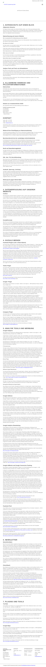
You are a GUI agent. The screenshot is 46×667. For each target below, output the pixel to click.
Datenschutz (33, 665)
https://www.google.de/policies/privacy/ (24, 497)
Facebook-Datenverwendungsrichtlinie (10, 520)
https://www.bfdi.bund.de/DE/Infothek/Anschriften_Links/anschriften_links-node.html (17, 145)
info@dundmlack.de (9, 122)
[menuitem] (42, 4)
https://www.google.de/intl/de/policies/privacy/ (11, 641)
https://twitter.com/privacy (7, 275)
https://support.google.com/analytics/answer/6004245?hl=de (16, 377)
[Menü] (42, 4)
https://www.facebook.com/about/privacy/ (10, 526)
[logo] (9, 4)
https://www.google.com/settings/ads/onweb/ (10, 450)
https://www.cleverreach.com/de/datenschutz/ (11, 597)
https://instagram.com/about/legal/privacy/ (10, 324)
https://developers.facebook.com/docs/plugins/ (11, 248)
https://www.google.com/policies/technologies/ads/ (16, 462)
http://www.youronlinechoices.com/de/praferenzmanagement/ (13, 535)
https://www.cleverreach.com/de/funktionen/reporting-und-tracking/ (24, 579)
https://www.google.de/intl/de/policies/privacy (11, 622)
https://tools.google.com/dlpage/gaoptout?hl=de (24, 367)
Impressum (29, 665)
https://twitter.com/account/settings (9, 278)
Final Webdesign (24, 665)
